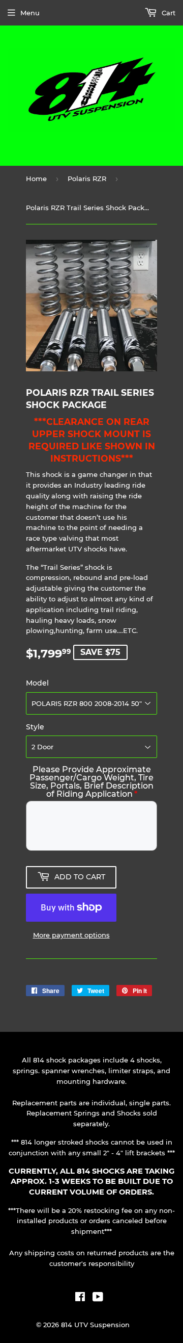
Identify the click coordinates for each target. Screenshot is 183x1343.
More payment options (71, 935)
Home (36, 178)
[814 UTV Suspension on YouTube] (98, 1298)
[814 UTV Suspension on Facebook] (80, 1298)
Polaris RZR (87, 178)
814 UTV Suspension (95, 1325)
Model (37, 683)
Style (35, 726)
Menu (30, 13)
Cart (167, 13)
